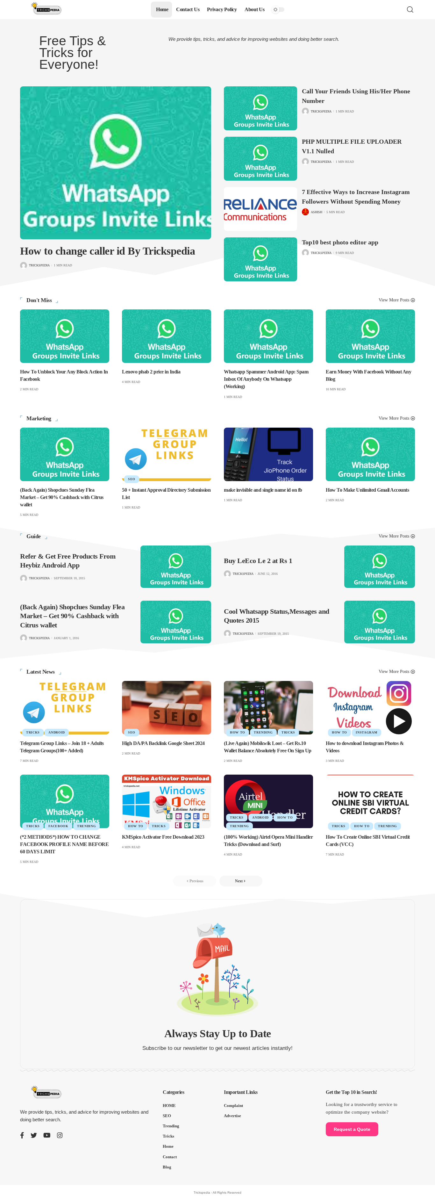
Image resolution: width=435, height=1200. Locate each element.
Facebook (58, 826)
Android (56, 732)
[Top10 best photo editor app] (260, 259)
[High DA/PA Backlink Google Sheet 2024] (166, 707)
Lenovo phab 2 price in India (151, 371)
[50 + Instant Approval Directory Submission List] (166, 454)
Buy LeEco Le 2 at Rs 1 (258, 561)
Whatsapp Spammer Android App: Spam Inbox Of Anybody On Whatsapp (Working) (266, 379)
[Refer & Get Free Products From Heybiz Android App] (175, 567)
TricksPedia (39, 265)
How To (237, 732)
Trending (263, 732)
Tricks (33, 732)
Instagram (366, 732)
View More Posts (394, 300)
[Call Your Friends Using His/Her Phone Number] (260, 108)
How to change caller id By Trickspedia (107, 251)
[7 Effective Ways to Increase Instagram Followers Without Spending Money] (260, 209)
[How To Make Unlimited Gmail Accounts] (370, 454)
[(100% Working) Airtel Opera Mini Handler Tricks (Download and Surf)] (268, 801)
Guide (33, 536)
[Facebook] (22, 1135)
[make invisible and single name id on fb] (268, 454)
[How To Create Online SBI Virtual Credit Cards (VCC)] (370, 801)
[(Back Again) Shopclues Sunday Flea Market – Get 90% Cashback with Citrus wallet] (64, 454)
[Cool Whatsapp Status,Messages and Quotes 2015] (379, 622)
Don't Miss (39, 300)
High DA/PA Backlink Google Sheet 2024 (163, 743)
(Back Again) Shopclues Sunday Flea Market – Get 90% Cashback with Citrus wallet (61, 497)
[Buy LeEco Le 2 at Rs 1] (379, 567)
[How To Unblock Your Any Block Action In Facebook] (64, 336)
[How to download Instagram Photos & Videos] (370, 707)
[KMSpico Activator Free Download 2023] (166, 801)
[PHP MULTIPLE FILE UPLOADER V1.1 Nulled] (260, 159)
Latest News (40, 672)
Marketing (38, 418)
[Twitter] (33, 1135)
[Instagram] (60, 1135)
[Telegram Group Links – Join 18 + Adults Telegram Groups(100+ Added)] (64, 707)
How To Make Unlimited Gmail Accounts (367, 490)
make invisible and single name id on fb (263, 490)
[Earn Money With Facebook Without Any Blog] (370, 336)
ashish (316, 212)
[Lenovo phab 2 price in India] (166, 336)
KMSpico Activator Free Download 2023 (163, 837)
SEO (131, 479)
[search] (410, 9)
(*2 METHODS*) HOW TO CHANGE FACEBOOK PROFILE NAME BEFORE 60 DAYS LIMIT (64, 844)
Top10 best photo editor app (340, 242)
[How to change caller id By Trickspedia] (115, 162)
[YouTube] (47, 1135)
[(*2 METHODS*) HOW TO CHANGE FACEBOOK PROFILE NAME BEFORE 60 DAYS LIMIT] (64, 801)
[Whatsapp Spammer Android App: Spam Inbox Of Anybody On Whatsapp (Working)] (268, 336)
